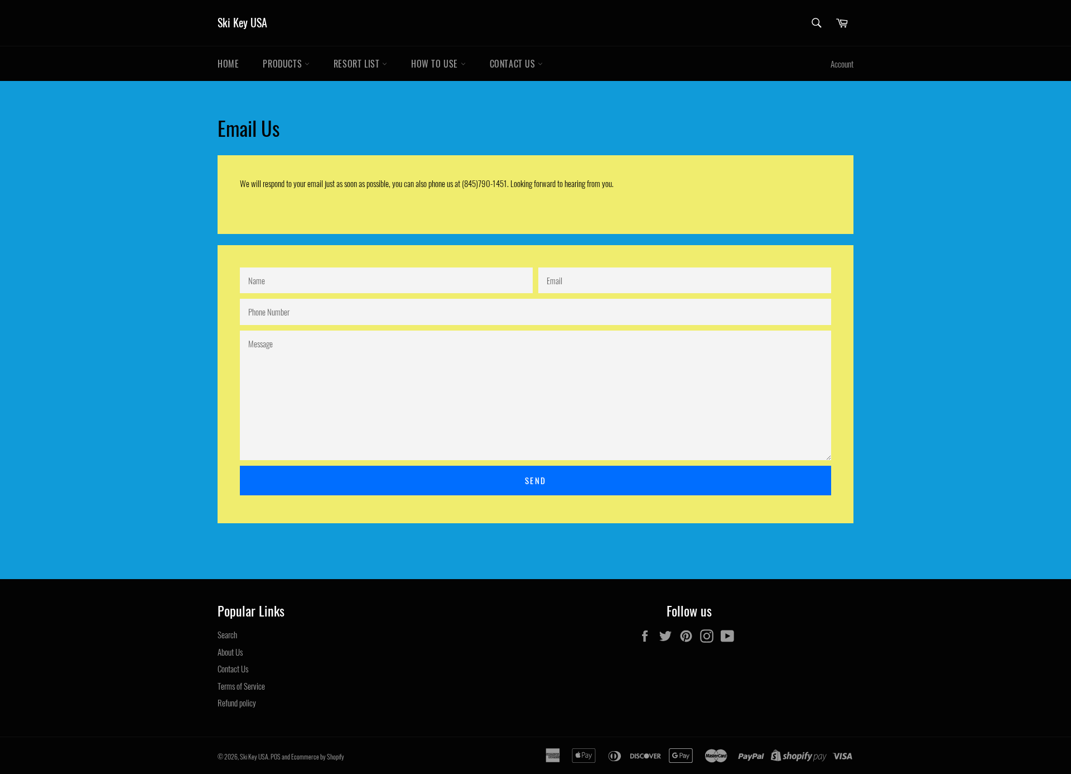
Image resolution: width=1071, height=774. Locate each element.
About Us (230, 652)
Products (283, 63)
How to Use (436, 63)
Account (842, 64)
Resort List (358, 63)
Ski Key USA (242, 23)
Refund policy (237, 702)
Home (228, 63)
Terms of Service (241, 686)
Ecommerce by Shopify (317, 756)
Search (227, 634)
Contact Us (514, 63)
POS (276, 756)
